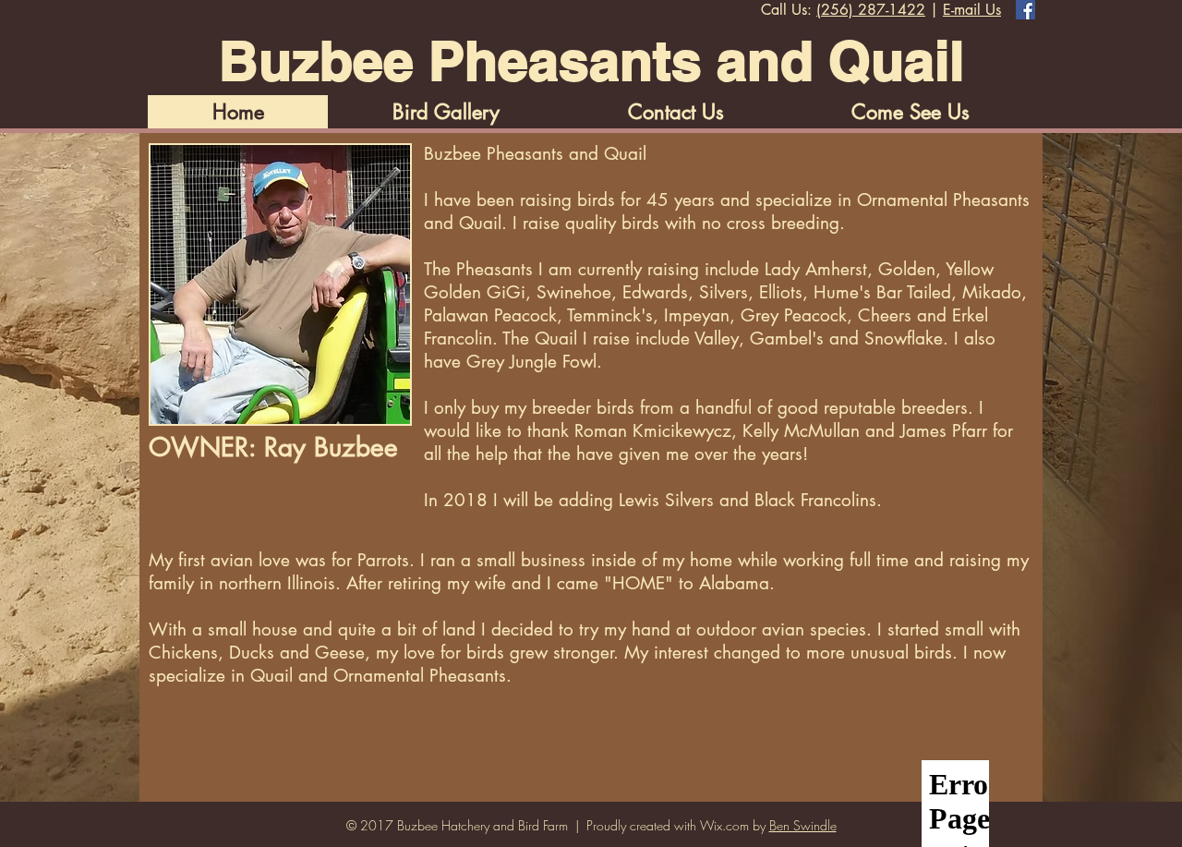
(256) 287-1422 (870, 9)
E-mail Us (972, 9)
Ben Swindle (803, 825)
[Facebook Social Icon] (1025, 9)
